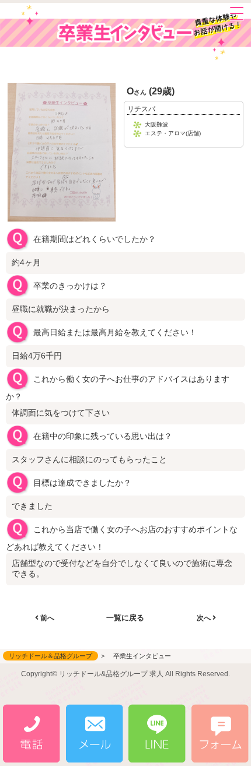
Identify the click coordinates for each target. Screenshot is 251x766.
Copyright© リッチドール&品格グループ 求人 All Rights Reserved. (125, 674)
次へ (204, 618)
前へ (46, 618)
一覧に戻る (125, 617)
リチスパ (141, 109)
